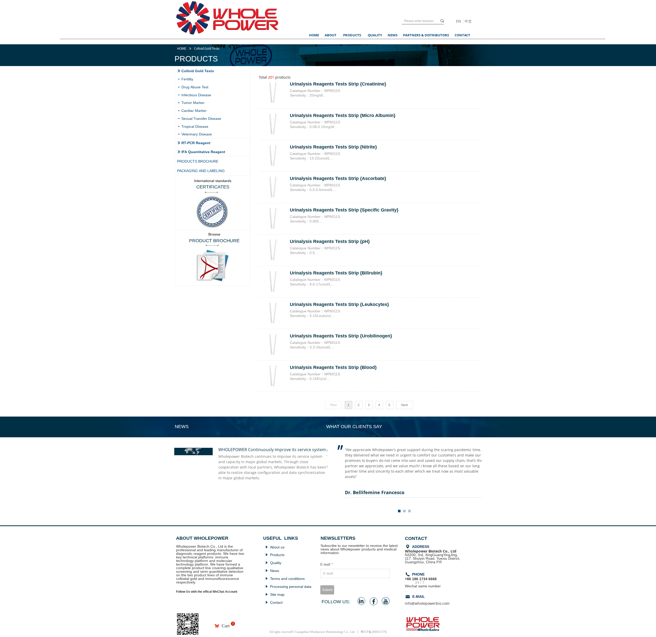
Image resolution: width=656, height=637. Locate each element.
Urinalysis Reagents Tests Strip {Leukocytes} (339, 304)
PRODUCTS (352, 35)
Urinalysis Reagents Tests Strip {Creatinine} (338, 84)
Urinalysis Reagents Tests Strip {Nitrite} (333, 147)
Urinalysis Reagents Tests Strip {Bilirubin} (336, 272)
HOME (181, 48)
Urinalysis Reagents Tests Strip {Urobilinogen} (341, 335)
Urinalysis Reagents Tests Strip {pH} (330, 241)
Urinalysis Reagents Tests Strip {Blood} (333, 367)
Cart (226, 625)
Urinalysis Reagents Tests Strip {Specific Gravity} (344, 210)
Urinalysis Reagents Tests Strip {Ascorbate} (338, 178)
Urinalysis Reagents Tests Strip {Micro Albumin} (342, 115)
